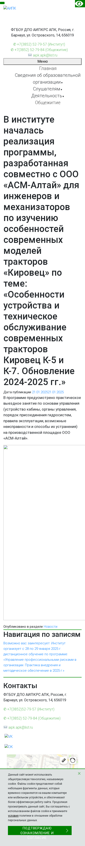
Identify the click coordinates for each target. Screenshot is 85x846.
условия (13, 815)
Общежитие (48, 102)
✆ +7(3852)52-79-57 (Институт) (28, 709)
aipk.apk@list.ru (44, 55)
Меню (42, 61)
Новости (50, 627)
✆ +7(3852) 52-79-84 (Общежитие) (39, 50)
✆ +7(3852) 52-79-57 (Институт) (39, 44)
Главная (48, 68)
